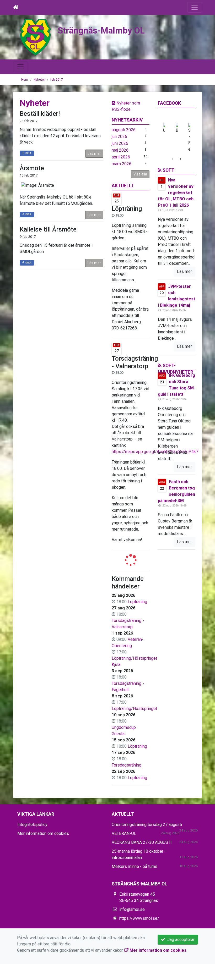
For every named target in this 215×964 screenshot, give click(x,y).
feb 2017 (56, 79)
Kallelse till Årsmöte (48, 229)
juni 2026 (120, 143)
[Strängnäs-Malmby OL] (35, 37)
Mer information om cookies (43, 833)
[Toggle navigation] (194, 7)
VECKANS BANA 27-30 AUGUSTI (142, 842)
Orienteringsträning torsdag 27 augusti (147, 824)
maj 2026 (120, 150)
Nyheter (39, 79)
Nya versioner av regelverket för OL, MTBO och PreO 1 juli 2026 (176, 193)
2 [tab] (180, 159)
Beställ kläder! (40, 113)
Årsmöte (32, 168)
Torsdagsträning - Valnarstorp (135, 362)
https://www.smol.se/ (139, 918)
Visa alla (140, 174)
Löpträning (127, 208)
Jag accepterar (180, 939)
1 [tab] (172, 159)
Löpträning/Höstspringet (134, 708)
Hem (24, 79)
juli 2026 (119, 136)
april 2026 (121, 157)
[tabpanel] (189, 137)
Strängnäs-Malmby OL (101, 31)
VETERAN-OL (124, 833)
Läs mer (94, 153)
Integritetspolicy (32, 824)
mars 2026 (121, 163)
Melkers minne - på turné (134, 866)
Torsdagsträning (126, 765)
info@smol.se (132, 909)
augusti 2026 (124, 129)
